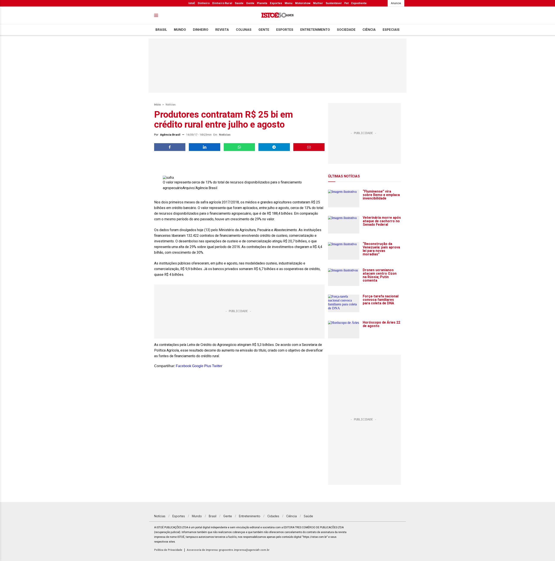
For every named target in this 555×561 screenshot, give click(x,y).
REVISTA (222, 29)
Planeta (262, 3)
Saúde (239, 3)
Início (157, 104)
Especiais (391, 29)
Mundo (180, 29)
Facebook (183, 366)
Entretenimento (315, 29)
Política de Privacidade (168, 549)
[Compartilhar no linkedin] (204, 147)
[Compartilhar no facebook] (169, 147)
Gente (250, 3)
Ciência (369, 29)
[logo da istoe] (277, 15)
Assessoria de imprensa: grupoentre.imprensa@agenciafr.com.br (228, 549)
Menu (288, 3)
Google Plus (201, 366)
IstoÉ (191, 3)
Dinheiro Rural (222, 3)
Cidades (273, 516)
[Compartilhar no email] (309, 147)
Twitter (217, 366)
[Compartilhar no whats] (239, 147)
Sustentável (334, 3)
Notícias (171, 104)
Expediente (359, 3)
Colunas (243, 29)
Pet (346, 3)
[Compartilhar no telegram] (274, 147)
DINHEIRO (200, 29)
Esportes (276, 3)
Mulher (318, 3)
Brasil (161, 29)
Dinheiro (204, 3)
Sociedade (346, 29)
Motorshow (302, 3)
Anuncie (396, 3)
